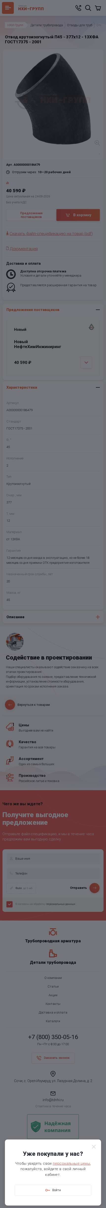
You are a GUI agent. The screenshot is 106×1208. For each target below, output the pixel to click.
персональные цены (71, 1163)
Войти (56, 1190)
